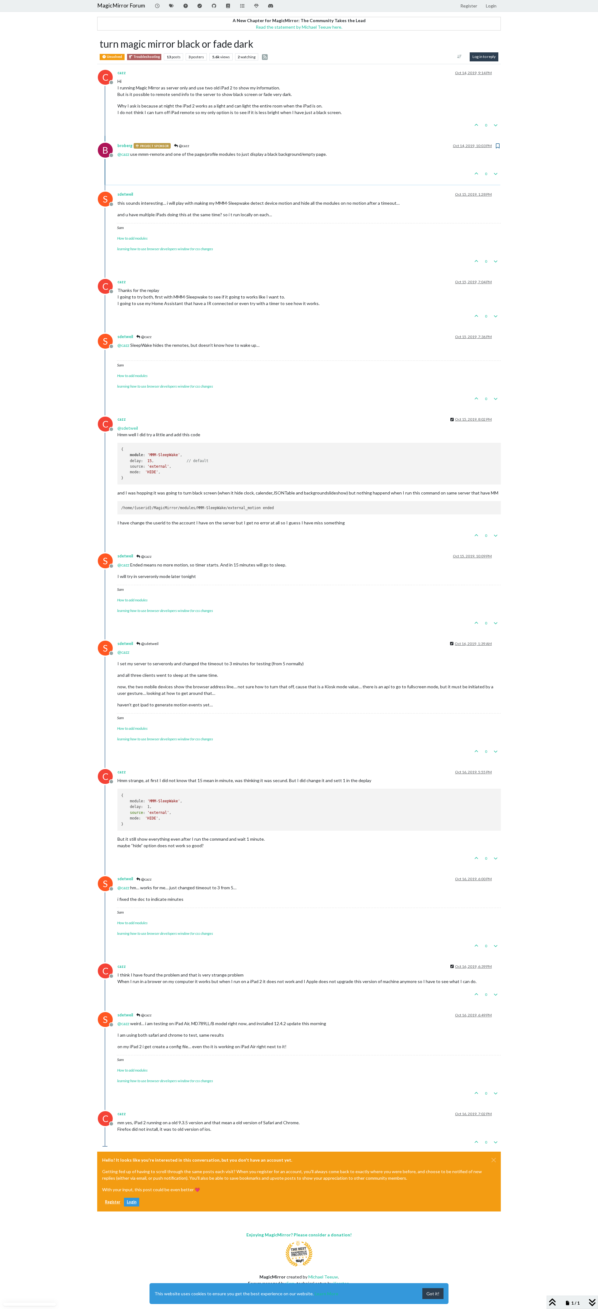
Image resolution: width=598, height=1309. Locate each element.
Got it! (432, 1293)
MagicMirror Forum (121, 5)
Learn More (326, 1293)
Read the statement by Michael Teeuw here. (299, 27)
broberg (124, 145)
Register (112, 1202)
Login (131, 1202)
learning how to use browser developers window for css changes (165, 248)
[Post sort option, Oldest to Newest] (459, 56)
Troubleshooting (146, 57)
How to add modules (132, 238)
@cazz (183, 145)
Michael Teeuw (323, 1276)
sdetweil (125, 194)
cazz (121, 72)
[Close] (493, 1160)
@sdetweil (149, 643)
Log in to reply (484, 56)
